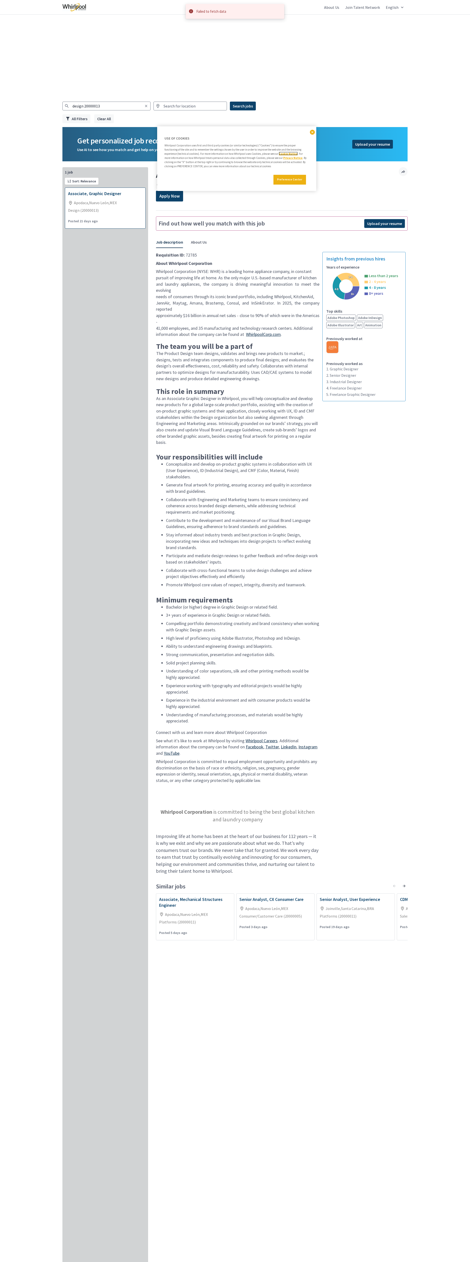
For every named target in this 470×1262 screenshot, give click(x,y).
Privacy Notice (293, 157)
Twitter (272, 747)
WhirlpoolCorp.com (263, 334)
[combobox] (106, 106)
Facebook (254, 747)
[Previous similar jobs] (394, 886)
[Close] (312, 132)
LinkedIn (288, 747)
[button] (395, 7)
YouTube (171, 753)
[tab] (171, 242)
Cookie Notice (288, 153)
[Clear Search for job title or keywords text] (146, 106)
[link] (74, 7)
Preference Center (289, 179)
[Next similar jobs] (404, 886)
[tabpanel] (282, 564)
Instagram (307, 747)
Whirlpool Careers (262, 740)
